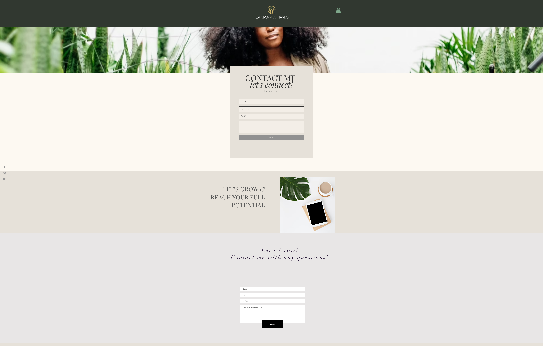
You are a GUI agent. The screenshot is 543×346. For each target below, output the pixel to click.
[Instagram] (5, 179)
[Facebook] (5, 167)
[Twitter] (5, 173)
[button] (338, 10)
